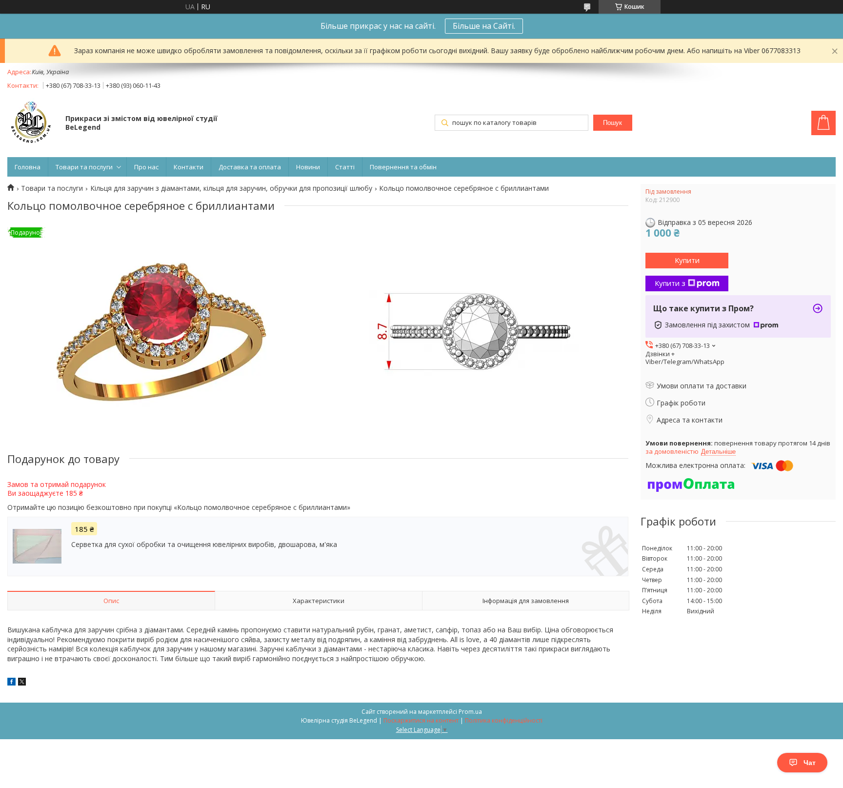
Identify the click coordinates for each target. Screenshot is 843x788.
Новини (308, 166)
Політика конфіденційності (503, 720)
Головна (27, 166)
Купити (687, 260)
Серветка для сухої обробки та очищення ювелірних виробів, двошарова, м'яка (204, 544)
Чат (809, 763)
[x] (22, 682)
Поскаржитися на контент (421, 720)
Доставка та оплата (250, 166)
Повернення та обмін (403, 166)
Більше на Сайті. (484, 25)
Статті (345, 166)
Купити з (670, 283)
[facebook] (11, 682)
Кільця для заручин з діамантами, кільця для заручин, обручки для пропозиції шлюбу (231, 188)
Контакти (188, 166)
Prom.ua (470, 711)
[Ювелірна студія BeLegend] (31, 124)
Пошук (612, 122)
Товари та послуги (84, 166)
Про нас (146, 166)
